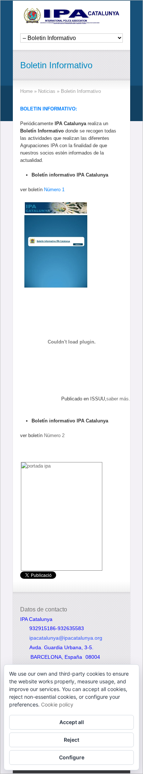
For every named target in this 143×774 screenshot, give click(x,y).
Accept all (71, 722)
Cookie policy (57, 704)
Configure (71, 757)
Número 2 (54, 435)
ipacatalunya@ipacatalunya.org (65, 638)
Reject (71, 740)
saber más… (119, 398)
